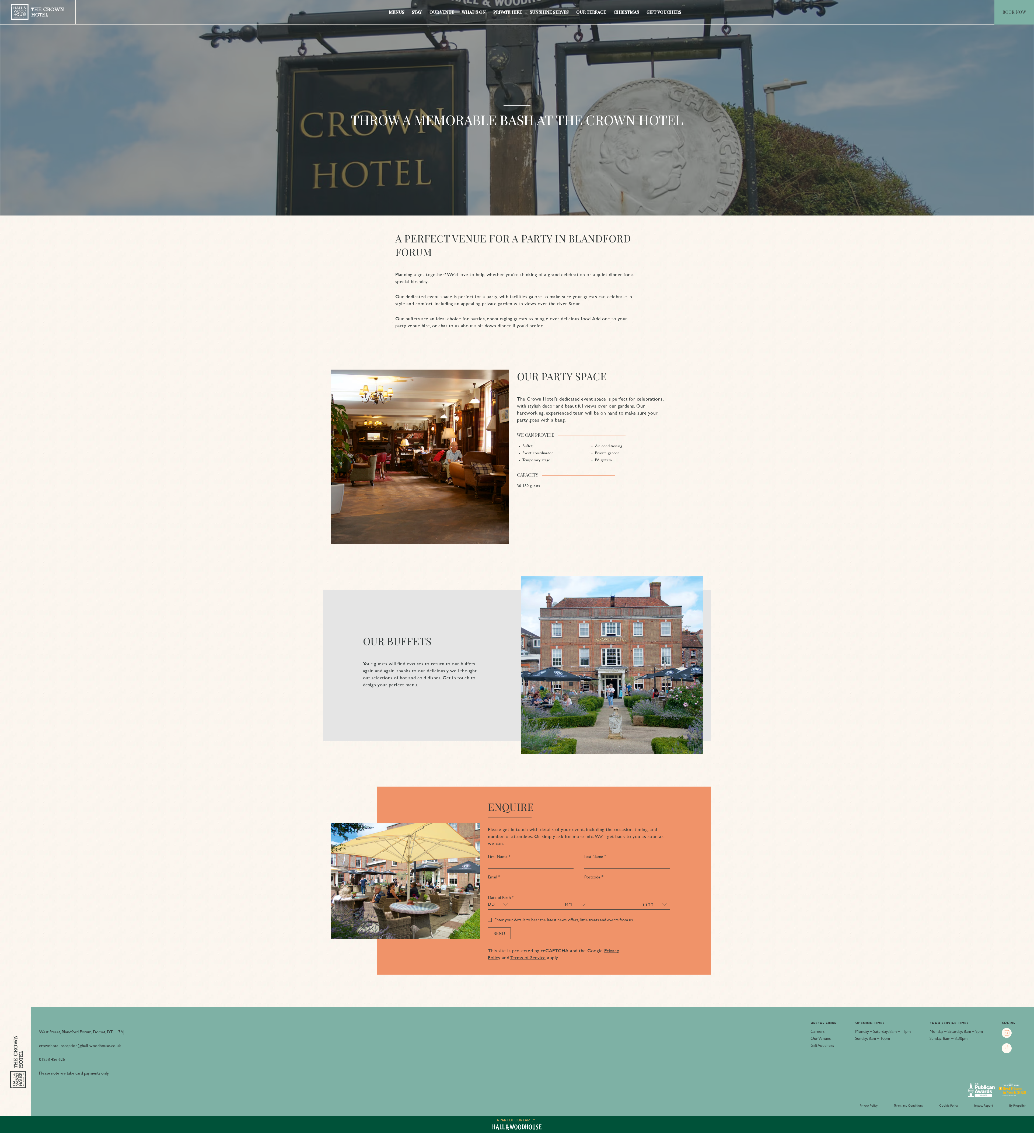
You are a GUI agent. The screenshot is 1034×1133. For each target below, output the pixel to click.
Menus (396, 12)
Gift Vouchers (664, 12)
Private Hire (507, 12)
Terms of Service (528, 957)
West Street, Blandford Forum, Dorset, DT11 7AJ (81, 1031)
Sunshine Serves (549, 12)
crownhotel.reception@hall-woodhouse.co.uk (80, 1045)
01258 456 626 (52, 1059)
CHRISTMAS (626, 12)
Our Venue (441, 12)
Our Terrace (591, 12)
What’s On (474, 12)
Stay (417, 12)
